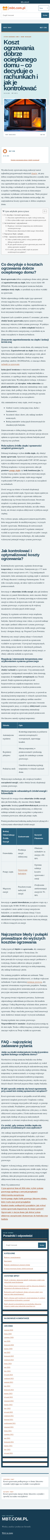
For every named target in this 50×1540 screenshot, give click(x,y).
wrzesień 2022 (9, 1401)
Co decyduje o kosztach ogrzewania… (17, 215)
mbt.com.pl (25, 2)
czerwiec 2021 (9, 1434)
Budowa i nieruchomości (12, 1257)
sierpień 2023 (8, 1382)
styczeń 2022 (8, 1412)
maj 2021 (7, 1438)
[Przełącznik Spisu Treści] (43, 211)
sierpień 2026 (8, 1330)
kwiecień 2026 (9, 1345)
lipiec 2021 (8, 1431)
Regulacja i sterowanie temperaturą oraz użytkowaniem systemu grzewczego (25, 227)
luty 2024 (7, 1371)
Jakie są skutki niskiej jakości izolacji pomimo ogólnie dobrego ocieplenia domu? (25, 240)
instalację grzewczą (34, 982)
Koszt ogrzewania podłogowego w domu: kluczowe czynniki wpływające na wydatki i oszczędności (23, 1482)
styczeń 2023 (8, 1397)
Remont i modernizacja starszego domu (17, 1265)
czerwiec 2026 (9, 1337)
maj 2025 (7, 1352)
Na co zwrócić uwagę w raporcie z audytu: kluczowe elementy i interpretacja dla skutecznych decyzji (25, 1287)
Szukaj (45, 15)
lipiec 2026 (8, 1334)
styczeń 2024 (8, 1375)
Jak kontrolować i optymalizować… (16, 223)
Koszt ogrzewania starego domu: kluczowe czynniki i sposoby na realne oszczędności (23, 1494)
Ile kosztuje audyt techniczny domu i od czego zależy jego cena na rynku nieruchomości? (23, 1293)
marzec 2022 (8, 1404)
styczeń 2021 (8, 1453)
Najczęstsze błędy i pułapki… (14, 234)
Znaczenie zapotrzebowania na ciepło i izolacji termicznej (26, 218)
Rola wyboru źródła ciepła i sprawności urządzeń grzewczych (27, 220)
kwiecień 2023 (9, 1390)
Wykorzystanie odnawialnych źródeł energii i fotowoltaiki (26, 231)
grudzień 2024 (9, 1360)
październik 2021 (10, 1423)
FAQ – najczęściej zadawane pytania (16, 237)
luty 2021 (7, 1449)
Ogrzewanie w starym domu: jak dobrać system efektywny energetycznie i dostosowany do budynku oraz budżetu (24, 1215)
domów (34, 173)
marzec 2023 (8, 1393)
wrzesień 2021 (9, 1427)
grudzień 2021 (9, 1416)
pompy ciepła (14, 470)
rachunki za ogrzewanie (10, 364)
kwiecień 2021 (9, 1442)
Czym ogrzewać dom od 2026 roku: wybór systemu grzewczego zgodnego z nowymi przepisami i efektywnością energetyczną (22, 1191)
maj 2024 (7, 1367)
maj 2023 (7, 1386)
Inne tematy (8, 1261)
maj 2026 (7, 1341)
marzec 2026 (8, 1348)
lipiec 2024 (8, 1363)
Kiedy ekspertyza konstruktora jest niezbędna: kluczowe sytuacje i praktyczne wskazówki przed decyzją (22, 1305)
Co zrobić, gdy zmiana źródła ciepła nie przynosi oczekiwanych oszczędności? (23, 250)
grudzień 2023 (9, 1378)
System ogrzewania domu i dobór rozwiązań (17, 36)
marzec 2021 (8, 1446)
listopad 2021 (8, 1419)
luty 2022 (7, 1408)
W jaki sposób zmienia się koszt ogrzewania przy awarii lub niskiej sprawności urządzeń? (26, 245)
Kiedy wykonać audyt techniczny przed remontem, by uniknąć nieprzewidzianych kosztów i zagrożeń (24, 1299)
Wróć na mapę (7, 1533)
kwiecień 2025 (9, 1356)
